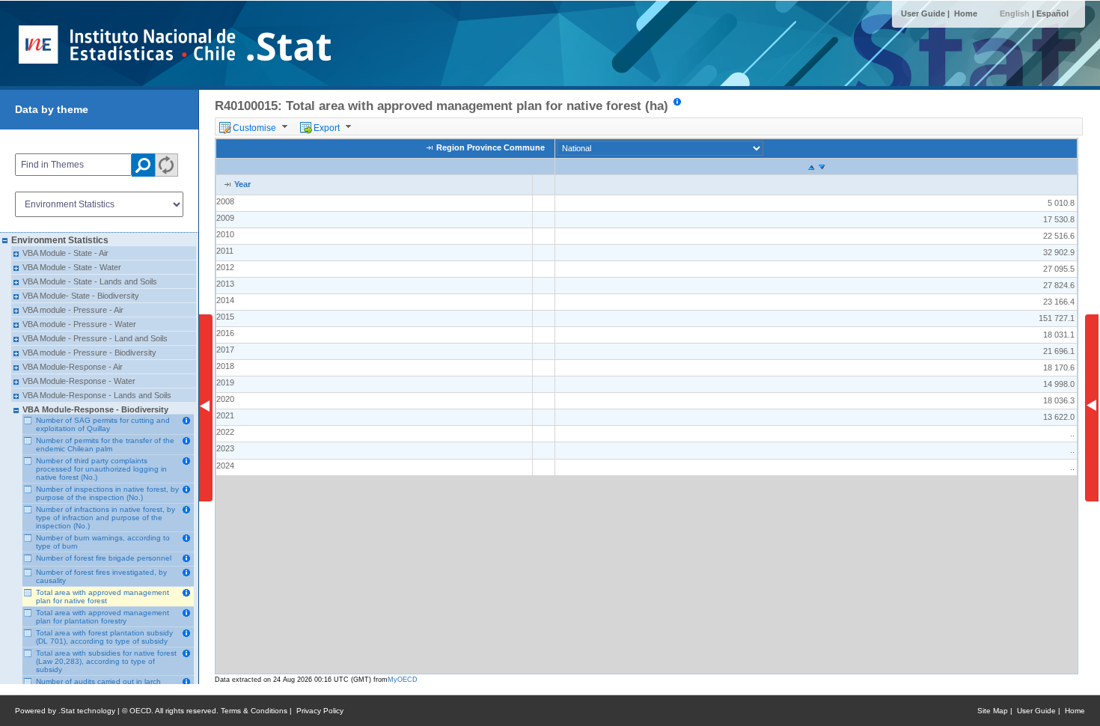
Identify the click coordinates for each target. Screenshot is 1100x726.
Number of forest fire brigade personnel (103, 558)
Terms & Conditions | (258, 711)
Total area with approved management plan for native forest (102, 596)
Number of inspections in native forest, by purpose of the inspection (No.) (107, 493)
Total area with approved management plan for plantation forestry (102, 616)
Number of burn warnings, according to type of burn (103, 542)
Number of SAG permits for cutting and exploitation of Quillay (103, 424)
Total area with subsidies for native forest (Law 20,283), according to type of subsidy (106, 661)
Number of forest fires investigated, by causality (101, 576)
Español (1052, 13)
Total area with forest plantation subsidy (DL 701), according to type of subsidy (104, 637)
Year (242, 184)
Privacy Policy (319, 711)
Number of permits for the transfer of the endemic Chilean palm (105, 444)
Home (965, 13)
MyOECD (403, 679)
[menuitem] (256, 126)
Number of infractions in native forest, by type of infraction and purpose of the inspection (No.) (105, 517)
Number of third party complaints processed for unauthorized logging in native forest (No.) (101, 469)
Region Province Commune (490, 148)
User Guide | (926, 13)
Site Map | (997, 711)
